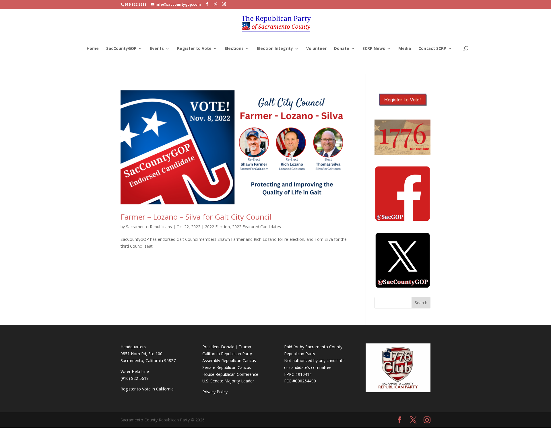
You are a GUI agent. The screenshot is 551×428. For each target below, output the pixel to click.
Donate (341, 48)
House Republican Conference (230, 374)
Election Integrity (275, 48)
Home (93, 48)
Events (157, 48)
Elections (234, 48)
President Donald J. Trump (226, 346)
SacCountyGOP (121, 48)
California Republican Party (227, 353)
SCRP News (373, 48)
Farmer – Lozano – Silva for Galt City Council (196, 217)
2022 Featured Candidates (256, 226)
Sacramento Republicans (149, 226)
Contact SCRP (432, 48)
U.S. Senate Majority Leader (228, 381)
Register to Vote (194, 48)
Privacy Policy (215, 391)
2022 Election (217, 226)
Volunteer (316, 48)
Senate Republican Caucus (226, 367)
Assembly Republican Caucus (229, 360)
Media (404, 48)
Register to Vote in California (147, 389)
